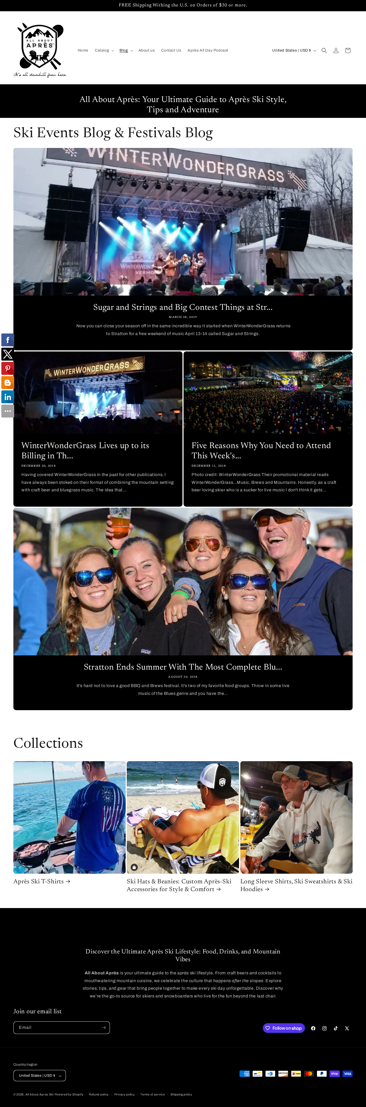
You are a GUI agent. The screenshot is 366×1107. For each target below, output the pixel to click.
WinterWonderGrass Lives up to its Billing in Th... (85, 451)
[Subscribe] (104, 1027)
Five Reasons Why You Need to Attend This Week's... (261, 451)
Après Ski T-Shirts (38, 882)
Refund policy (99, 1094)
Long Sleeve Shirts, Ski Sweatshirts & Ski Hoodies (296, 886)
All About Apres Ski (39, 1094)
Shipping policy (181, 1094)
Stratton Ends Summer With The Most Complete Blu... (183, 667)
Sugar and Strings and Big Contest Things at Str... (183, 308)
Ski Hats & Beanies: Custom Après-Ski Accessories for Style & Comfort (179, 886)
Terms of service (152, 1094)
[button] (104, 50)
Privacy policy (124, 1094)
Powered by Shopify (69, 1094)
